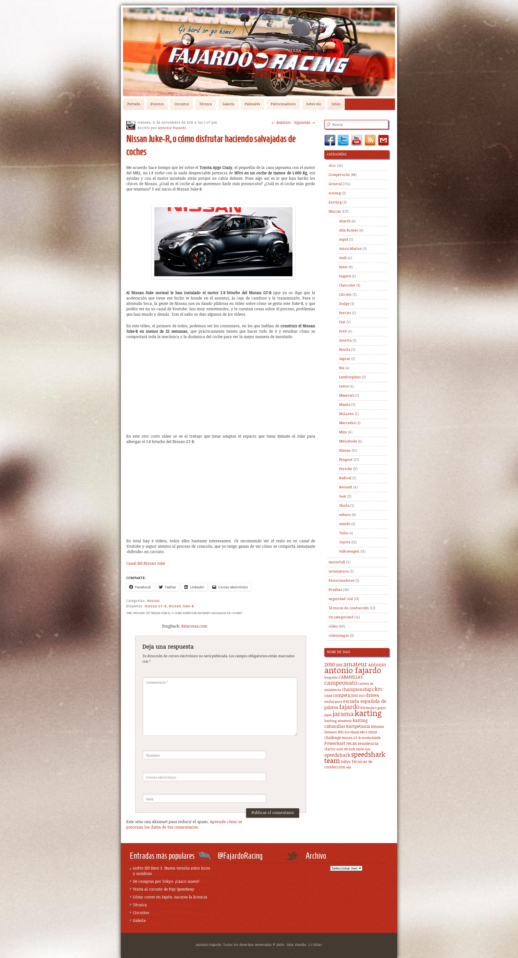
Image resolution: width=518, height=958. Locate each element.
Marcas (335, 212)
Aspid (344, 240)
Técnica (205, 104)
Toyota (344, 542)
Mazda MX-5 (358, 732)
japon (328, 715)
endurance (333, 702)
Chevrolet (347, 286)
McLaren (346, 414)
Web (150, 799)
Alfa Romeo (349, 231)
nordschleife (371, 738)
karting (335, 202)
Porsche (345, 469)
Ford (343, 331)
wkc (348, 767)
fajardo (349, 707)
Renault (346, 487)
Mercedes (347, 423)
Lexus (344, 386)
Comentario (157, 683)
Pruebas (335, 590)
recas (351, 743)
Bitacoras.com (194, 626)
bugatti (345, 276)
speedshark (337, 755)
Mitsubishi (348, 441)
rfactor (330, 749)
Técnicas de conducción (349, 608)
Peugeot (346, 460)
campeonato (340, 683)
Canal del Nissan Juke (145, 563)
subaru (345, 515)
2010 (329, 665)
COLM (328, 696)
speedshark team (354, 758)
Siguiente (304, 123)
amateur (355, 664)
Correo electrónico (161, 778)
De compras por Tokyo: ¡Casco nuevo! (166, 881)
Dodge (344, 304)
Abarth (345, 221)
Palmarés (252, 104)
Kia (342, 368)
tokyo (346, 762)
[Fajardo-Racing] (259, 51)
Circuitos (182, 104)
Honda (344, 350)
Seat (342, 497)
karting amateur (338, 721)
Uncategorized (341, 617)
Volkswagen (349, 552)
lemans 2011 (334, 732)
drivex (372, 695)
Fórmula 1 (368, 708)
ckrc (332, 166)
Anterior (281, 123)
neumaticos (339, 572)
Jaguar (344, 359)
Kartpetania (358, 726)
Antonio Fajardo (172, 128)
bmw (343, 267)
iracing (335, 193)
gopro (381, 708)
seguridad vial (341, 599)
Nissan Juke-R (181, 606)
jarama (343, 714)
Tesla (343, 533)
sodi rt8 (342, 749)
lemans (377, 726)
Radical (345, 478)
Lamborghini (350, 377)
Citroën (345, 295)
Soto (368, 749)
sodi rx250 (356, 749)
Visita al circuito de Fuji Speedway (163, 889)
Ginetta (345, 341)
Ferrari (345, 313)
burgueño (331, 677)
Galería (228, 104)
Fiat (342, 322)
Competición (339, 175)
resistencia (368, 743)
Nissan (153, 601)
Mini (343, 432)
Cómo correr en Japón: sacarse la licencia (170, 897)
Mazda (344, 405)
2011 (339, 665)
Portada (133, 104)
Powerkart (334, 743)
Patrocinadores (283, 104)
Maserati (346, 396)
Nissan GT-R (156, 606)
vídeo (333, 627)
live (347, 732)
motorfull (337, 562)
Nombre (153, 756)
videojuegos (339, 636)
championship (356, 689)
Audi (343, 258)
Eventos (157, 104)
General (335, 184)
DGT (362, 696)
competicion (345, 695)
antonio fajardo (352, 670)
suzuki (344, 524)
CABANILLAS (351, 677)
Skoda (344, 506)
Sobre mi (313, 104)
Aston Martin (350, 249)
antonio (377, 665)
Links (336, 104)
